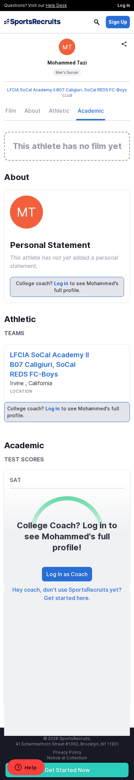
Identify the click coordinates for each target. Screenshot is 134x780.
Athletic (59, 110)
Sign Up (118, 22)
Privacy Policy (67, 752)
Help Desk (56, 5)
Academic (91, 110)
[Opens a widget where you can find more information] (26, 768)
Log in (61, 283)
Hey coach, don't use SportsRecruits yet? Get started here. (67, 593)
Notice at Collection (67, 757)
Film (10, 110)
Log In (124, 5)
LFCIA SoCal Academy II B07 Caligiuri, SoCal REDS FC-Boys (67, 89)
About (32, 110)
